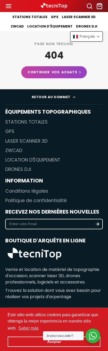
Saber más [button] (28, 328)
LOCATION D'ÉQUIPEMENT (50, 26)
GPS (54, 17)
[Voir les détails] (34, 254)
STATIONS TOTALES (29, 17)
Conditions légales (26, 191)
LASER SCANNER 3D (79, 17)
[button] (86, 36)
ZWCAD (17, 26)
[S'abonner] (97, 224)
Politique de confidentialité (36, 200)
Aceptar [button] (54, 341)
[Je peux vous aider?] (92, 335)
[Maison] (54, 6)
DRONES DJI (86, 26)
